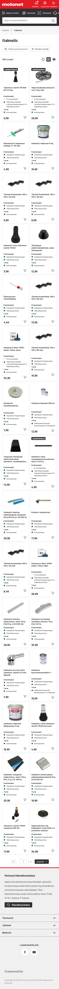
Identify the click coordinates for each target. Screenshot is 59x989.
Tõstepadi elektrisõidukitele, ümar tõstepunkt (42, 247)
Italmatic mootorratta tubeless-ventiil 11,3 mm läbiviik (15, 672)
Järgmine (40, 861)
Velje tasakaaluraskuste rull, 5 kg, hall (42, 88)
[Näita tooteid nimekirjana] (54, 59)
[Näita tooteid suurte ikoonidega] (43, 59)
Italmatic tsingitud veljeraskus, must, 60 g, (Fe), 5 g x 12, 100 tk (15, 777)
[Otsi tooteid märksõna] (53, 20)
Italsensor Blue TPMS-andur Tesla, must (14, 348)
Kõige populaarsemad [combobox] (17, 49)
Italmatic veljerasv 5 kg (42, 143)
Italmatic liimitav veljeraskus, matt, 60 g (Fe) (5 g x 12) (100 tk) (14, 621)
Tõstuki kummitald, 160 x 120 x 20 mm (15, 564)
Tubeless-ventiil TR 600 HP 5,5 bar (15, 88)
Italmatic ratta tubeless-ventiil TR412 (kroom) (43, 724)
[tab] (28, 13)
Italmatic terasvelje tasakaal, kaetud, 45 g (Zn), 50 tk (42, 621)
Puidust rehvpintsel (40, 512)
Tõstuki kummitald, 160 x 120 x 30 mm (43, 195)
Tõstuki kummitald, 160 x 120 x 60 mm (43, 297)
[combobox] (26, 20)
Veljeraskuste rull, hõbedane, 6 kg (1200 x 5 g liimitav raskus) (43, 828)
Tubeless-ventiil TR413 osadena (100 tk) (14, 827)
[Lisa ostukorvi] (25, 117)
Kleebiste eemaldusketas (11, 404)
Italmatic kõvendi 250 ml (43, 403)
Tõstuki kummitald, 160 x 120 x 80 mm (43, 348)
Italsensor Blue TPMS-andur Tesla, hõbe (42, 564)
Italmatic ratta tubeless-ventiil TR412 (15, 246)
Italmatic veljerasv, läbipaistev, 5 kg (12, 724)
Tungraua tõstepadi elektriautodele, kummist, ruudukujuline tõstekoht (15, 459)
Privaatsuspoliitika (14, 971)
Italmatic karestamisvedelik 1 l (41, 671)
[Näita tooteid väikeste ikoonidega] (48, 59)
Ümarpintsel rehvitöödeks (10, 297)
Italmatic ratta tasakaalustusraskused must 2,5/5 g (42, 459)
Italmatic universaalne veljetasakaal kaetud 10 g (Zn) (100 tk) (43, 777)
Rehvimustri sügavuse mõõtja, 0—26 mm (14, 144)
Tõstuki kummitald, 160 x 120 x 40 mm (15, 195)
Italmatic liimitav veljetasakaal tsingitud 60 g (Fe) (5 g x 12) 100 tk (15, 514)
